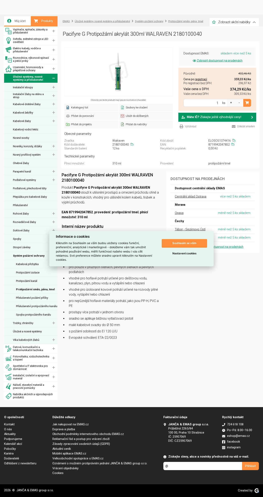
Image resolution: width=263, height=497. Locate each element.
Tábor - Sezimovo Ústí (190, 229)
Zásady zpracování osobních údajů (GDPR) (81, 444)
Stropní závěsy (21, 247)
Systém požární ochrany (29, 255)
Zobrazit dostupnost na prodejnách (219, 60)
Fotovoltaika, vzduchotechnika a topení (31, 358)
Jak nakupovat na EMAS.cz (70, 424)
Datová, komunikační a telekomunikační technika (28, 348)
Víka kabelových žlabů (26, 339)
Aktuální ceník (61, 449)
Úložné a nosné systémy (27, 331)
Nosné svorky (21, 137)
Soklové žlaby (21, 230)
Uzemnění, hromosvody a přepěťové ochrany (28, 69)
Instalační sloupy (23, 87)
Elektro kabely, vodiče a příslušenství (27, 50)
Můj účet (20, 21)
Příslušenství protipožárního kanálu (36, 306)
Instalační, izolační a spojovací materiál (31, 377)
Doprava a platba (63, 429)
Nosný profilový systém (27, 154)
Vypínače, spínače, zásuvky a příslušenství (30, 31)
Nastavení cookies (184, 253)
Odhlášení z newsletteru (20, 463)
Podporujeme (13, 439)
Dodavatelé (11, 458)
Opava (179, 213)
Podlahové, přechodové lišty (29, 188)
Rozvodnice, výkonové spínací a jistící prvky (31, 59)
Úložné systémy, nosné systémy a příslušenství (28, 78)
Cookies (57, 473)
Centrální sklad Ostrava (190, 196)
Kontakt (9, 424)
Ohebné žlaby (21, 163)
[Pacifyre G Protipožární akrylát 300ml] (118, 71)
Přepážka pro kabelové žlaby (30, 196)
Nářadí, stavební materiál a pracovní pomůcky (28, 386)
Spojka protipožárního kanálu (33, 314)
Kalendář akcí (13, 444)
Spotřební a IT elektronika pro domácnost (30, 367)
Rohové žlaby (21, 213)
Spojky (17, 238)
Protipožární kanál (26, 280)
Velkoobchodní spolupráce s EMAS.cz (78, 458)
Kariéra (9, 453)
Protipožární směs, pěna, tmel (35, 289)
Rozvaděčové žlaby (24, 222)
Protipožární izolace (27, 272)
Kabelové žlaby (22, 121)
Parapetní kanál (22, 171)
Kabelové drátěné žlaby (26, 104)
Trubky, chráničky (23, 323)
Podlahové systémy (24, 179)
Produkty (47, 21)
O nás (8, 429)
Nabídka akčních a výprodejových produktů (33, 396)
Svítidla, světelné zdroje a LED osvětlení (30, 40)
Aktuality (10, 434)
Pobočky (10, 449)
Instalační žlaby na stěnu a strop (28, 96)
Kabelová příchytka (27, 264)
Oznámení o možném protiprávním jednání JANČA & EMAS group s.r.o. (99, 463)
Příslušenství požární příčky (32, 297)
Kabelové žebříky (23, 112)
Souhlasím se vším (184, 243)
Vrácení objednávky (65, 468)
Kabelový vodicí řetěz (25, 129)
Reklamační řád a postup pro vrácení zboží (81, 439)
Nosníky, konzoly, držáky (27, 146)
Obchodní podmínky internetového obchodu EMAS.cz (88, 434)
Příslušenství (20, 205)
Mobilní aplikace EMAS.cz (69, 453)
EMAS (66, 21)
